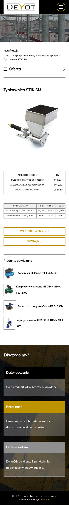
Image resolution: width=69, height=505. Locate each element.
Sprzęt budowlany (25, 55)
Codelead (44, 499)
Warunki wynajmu (34, 231)
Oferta (8, 55)
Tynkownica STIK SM (15, 59)
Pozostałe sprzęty (48, 55)
